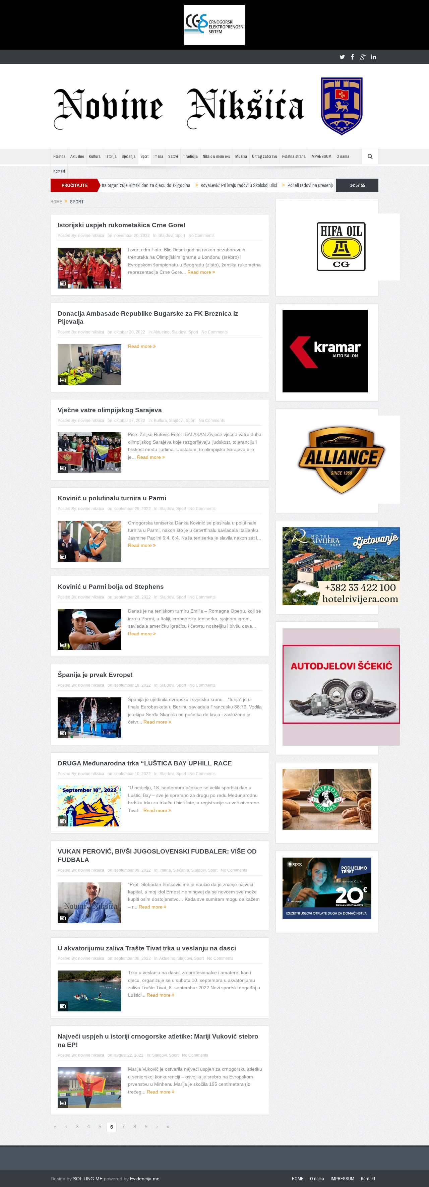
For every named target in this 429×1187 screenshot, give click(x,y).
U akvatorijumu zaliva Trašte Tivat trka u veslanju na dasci (147, 948)
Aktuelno (77, 156)
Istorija (111, 156)
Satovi (173, 156)
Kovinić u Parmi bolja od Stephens (111, 586)
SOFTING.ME (88, 1178)
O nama (342, 156)
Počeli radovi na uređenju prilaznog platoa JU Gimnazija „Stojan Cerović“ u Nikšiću (328, 185)
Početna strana (294, 156)
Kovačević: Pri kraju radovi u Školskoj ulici (204, 185)
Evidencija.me (145, 1178)
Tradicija (190, 156)
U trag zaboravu (264, 156)
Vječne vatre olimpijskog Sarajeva (110, 410)
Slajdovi (166, 235)
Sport (144, 156)
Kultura (95, 156)
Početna (59, 156)
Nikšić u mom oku (216, 156)
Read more (199, 272)
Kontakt (59, 171)
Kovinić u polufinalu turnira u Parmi (112, 498)
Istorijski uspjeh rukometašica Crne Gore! (121, 225)
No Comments (201, 235)
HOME (297, 1179)
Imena (158, 156)
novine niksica (91, 235)
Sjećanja (128, 156)
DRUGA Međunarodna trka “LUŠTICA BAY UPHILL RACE (145, 763)
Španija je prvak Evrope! (95, 674)
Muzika (241, 156)
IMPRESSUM (321, 156)
